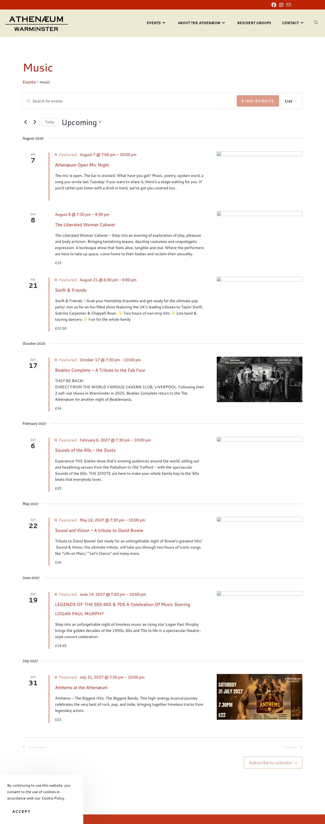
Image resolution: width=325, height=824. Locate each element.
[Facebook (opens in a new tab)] (274, 4)
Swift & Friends (70, 290)
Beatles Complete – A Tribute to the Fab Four (100, 370)
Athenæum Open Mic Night (82, 165)
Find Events (257, 101)
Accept (21, 811)
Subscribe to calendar (270, 762)
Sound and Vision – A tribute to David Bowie (99, 530)
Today (49, 122)
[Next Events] (35, 122)
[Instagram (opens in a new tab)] (281, 4)
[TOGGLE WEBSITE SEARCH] (315, 23)
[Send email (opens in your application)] (288, 4)
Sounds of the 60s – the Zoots (85, 450)
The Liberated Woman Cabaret (85, 224)
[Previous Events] (25, 122)
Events (29, 82)
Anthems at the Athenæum (81, 687)
